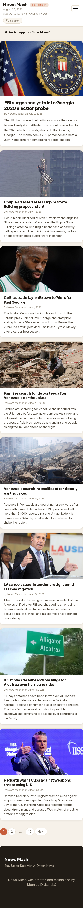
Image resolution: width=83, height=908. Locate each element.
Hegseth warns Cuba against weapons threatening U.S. (41, 752)
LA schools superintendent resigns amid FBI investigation (41, 556)
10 (29, 831)
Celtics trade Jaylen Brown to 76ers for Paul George (41, 269)
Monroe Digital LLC (41, 885)
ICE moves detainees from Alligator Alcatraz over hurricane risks (41, 651)
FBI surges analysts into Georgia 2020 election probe (41, 68)
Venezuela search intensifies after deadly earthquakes (41, 460)
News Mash (15, 4)
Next (41, 831)
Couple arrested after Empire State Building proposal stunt (41, 173)
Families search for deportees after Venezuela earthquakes (41, 365)
